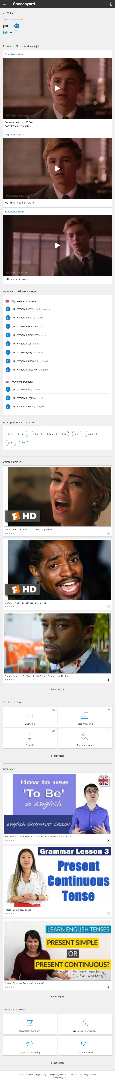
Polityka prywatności (58, 1075)
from (14, 126)
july (23, 442)
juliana (50, 434)
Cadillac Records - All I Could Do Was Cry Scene (28, 529)
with (15, 202)
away (7, 126)
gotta (14, 279)
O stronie (73, 1075)
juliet (77, 434)
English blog (41, 1075)
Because (9, 122)
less (17, 122)
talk (20, 279)
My (6, 202)
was (23, 126)
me (19, 126)
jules (10, 434)
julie (64, 434)
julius (11, 442)
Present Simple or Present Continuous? (24, 983)
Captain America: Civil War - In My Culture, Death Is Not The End (37, 676)
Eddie (22, 202)
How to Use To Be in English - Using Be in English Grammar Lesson (38, 836)
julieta (91, 434)
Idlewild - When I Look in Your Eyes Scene (25, 603)
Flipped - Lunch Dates (14, 54)
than (22, 122)
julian (36, 434)
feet (31, 122)
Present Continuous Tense (18, 909)
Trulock (29, 202)
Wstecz (10, 13)
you (27, 279)
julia (23, 434)
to (23, 279)
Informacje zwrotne (88, 1075)
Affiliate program (26, 1075)
